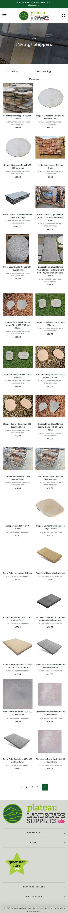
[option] (34, 4)
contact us (34, 833)
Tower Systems (33, 911)
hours (34, 842)
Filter (14, 71)
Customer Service (34, 887)
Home (33, 38)
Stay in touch (34, 896)
